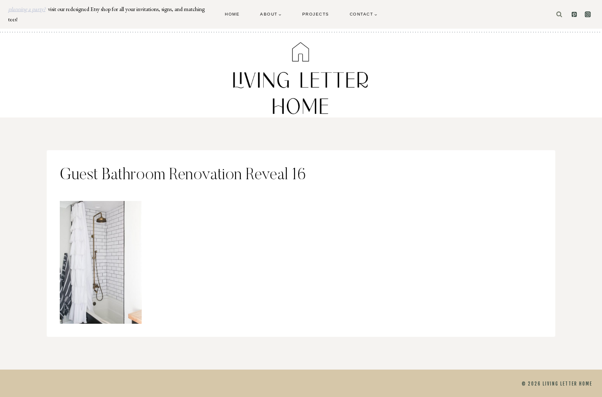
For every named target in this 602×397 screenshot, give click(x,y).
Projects (315, 14)
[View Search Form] (559, 14)
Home (232, 14)
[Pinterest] (574, 14)
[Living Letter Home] (301, 78)
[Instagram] (588, 14)
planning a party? (26, 9)
